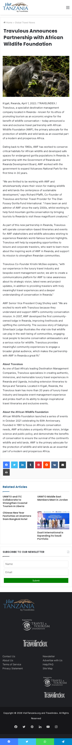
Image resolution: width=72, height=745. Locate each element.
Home (9, 22)
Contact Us (9, 656)
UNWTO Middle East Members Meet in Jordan (52, 498)
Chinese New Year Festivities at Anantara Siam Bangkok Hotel (17, 516)
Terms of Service (12, 664)
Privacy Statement (13, 668)
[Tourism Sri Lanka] (15, 7)
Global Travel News (25, 22)
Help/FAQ (48, 664)
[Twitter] (14, 465)
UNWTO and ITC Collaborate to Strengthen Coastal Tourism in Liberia (15, 501)
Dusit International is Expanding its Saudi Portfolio (50, 536)
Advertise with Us (52, 660)
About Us (8, 660)
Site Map (48, 668)
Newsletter (49, 656)
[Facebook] (6, 465)
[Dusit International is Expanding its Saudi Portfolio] (53, 520)
